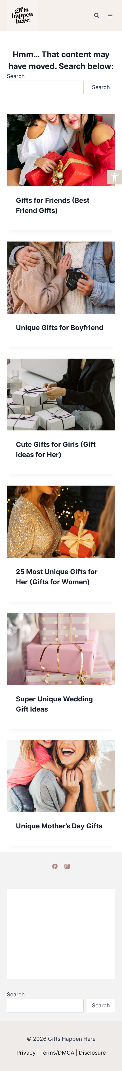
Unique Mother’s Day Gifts (59, 826)
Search (16, 76)
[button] (114, 177)
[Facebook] (54, 866)
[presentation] (61, 150)
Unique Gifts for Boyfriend (59, 328)
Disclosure (92, 1053)
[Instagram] (67, 866)
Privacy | (28, 1053)
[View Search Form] (96, 15)
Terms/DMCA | (59, 1053)
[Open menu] (110, 15)
